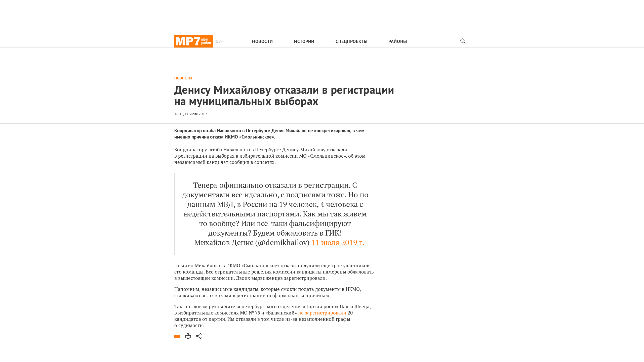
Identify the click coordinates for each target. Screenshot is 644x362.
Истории (304, 41)
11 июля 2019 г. (337, 242)
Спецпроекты (351, 41)
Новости (262, 41)
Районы (397, 41)
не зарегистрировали (322, 312)
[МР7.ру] (193, 41)
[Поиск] (463, 41)
